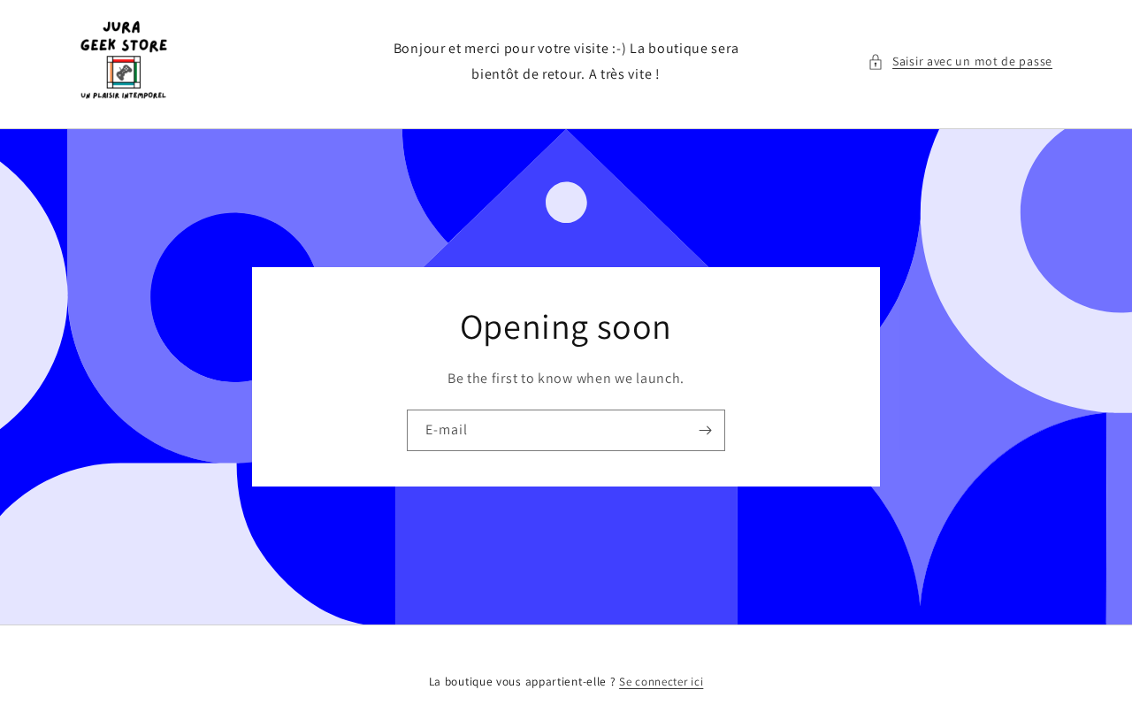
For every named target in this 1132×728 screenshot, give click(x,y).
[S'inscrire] (704, 430)
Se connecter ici (661, 681)
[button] (960, 61)
